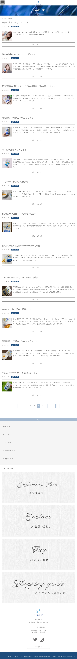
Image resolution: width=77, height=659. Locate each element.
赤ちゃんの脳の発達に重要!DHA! (16, 309)
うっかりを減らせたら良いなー (16, 182)
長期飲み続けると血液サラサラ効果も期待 (21, 245)
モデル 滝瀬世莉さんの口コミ (15, 22)
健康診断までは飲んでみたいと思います (20, 118)
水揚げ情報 (7, 451)
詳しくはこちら (37, 45)
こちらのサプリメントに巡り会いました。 (21, 373)
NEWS (5, 426)
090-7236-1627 (40, 627)
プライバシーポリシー (7, 656)
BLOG (5, 434)
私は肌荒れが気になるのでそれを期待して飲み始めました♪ (28, 86)
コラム (5, 443)
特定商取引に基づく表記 (20, 656)
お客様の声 (15, 26)
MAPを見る (38, 647)
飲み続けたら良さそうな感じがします (19, 214)
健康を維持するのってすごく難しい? (18, 54)
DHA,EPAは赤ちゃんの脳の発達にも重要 (20, 277)
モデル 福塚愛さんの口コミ (14, 150)
